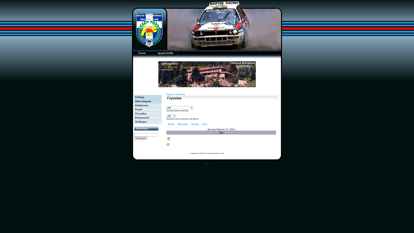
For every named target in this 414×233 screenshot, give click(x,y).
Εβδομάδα (182, 124)
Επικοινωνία (142, 117)
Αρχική (170, 94)
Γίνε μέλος (141, 113)
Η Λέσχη (139, 97)
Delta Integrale (143, 101)
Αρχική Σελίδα (165, 53)
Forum (142, 53)
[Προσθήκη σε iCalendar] (222, 139)
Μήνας (171, 124)
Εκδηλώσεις (141, 105)
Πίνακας (195, 124)
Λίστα (204, 124)
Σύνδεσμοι (141, 121)
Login (207, 163)
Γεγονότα (180, 94)
